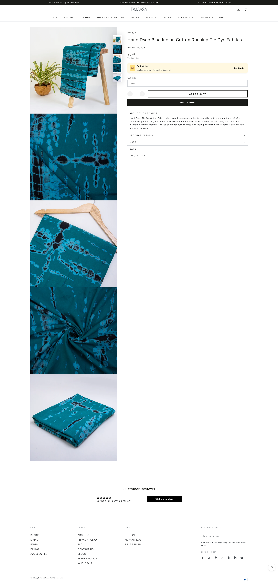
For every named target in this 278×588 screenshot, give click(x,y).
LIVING (34, 539)
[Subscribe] (246, 536)
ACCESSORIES (38, 553)
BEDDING (35, 535)
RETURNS (130, 535)
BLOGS (82, 553)
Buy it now (187, 102)
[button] (32, 9)
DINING (34, 549)
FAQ (80, 544)
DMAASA (42, 578)
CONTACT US (86, 549)
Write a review (164, 499)
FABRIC (34, 544)
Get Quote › (239, 68)
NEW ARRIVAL (133, 539)
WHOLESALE (85, 563)
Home (130, 32)
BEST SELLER (133, 544)
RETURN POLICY (87, 558)
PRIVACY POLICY (88, 539)
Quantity (131, 77)
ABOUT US (84, 535)
